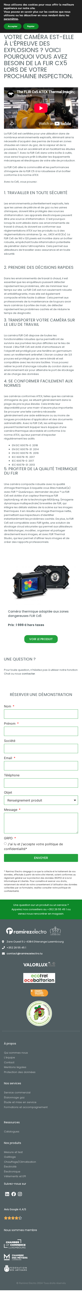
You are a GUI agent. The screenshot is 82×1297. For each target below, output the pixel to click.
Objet (8, 792)
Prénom (10, 723)
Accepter (13, 26)
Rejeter (31, 26)
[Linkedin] (7, 1194)
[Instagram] (20, 1194)
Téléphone (12, 775)
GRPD (9, 838)
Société (9, 741)
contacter (28, 674)
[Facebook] (13, 1194)
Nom (8, 706)
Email (8, 758)
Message (11, 810)
